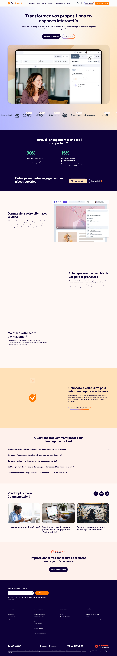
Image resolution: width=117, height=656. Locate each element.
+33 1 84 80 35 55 (56, 651)
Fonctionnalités (38, 609)
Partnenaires (11, 614)
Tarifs (68, 3)
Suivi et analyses (38, 623)
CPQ (35, 621)
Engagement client (38, 630)
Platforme (31, 3)
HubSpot (62, 614)
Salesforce (62, 612)
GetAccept (11, 609)
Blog (9, 619)
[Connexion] (81, 3)
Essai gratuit (89, 3)
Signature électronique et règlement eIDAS (97, 619)
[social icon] (68, 646)
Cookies (63, 651)
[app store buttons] (43, 646)
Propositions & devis (39, 616)
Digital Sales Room (38, 612)
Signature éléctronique (39, 614)
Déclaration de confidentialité (73, 651)
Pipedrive (62, 619)
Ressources (59, 3)
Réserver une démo (102, 3)
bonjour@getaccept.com (44, 651)
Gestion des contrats (39, 619)
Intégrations (63, 609)
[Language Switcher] (77, 3)
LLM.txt (84, 651)
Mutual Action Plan (38, 628)
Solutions (50, 3)
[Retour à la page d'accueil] (15, 3)
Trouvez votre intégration (78, 408)
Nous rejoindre (11, 616)
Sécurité (88, 609)
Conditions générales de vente (93, 612)
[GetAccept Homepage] (14, 646)
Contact (10, 612)
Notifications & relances (40, 633)
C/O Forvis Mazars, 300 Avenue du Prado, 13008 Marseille (22, 651)
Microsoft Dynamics (65, 616)
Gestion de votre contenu (40, 626)
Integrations (40, 3)
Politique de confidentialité (93, 614)
